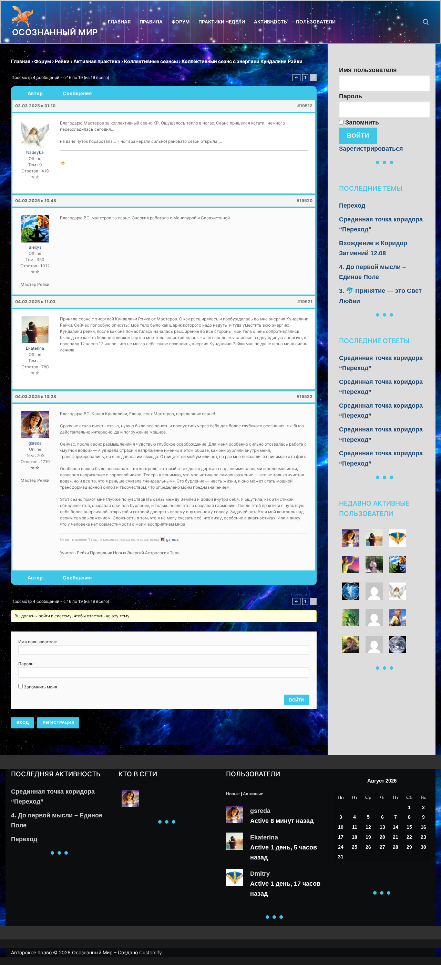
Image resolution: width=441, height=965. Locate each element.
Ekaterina (264, 837)
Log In (244, 70)
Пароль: (26, 663)
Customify (150, 952)
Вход (23, 722)
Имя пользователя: (37, 641)
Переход (352, 205)
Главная (20, 61)
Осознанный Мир (55, 32)
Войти (296, 700)
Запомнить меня (40, 686)
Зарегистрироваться (371, 148)
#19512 (304, 105)
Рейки (62, 61)
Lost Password (295, 70)
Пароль (350, 96)
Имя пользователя (368, 70)
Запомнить (361, 122)
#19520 (304, 200)
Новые (233, 794)
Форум (42, 61)
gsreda (260, 810)
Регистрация (58, 722)
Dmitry (260, 873)
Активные (253, 794)
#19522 (304, 396)
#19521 (304, 301)
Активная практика (96, 61)
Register (266, 70)
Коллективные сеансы (151, 61)
